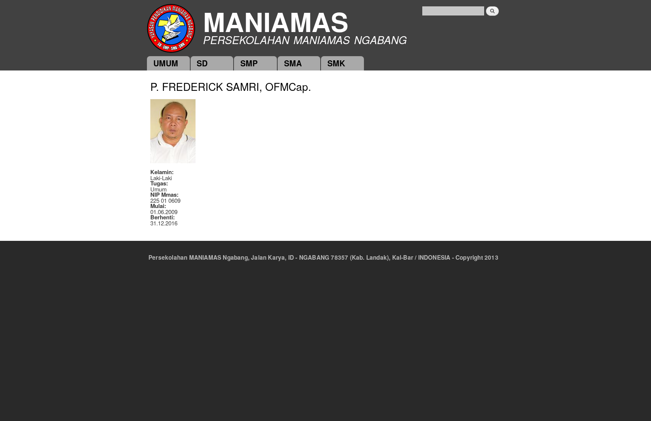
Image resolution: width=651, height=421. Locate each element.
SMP (249, 63)
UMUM (165, 63)
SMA (293, 63)
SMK (336, 63)
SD (202, 63)
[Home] (171, 27)
